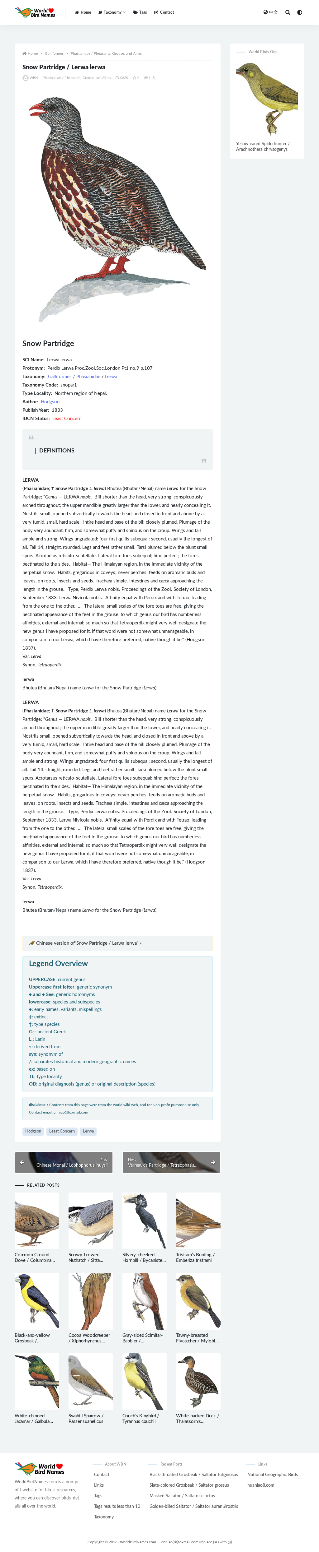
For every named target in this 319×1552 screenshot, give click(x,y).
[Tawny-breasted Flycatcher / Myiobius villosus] (198, 1301)
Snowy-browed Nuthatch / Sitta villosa (84, 1260)
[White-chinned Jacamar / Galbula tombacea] (37, 1381)
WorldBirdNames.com (138, 1542)
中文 (273, 12)
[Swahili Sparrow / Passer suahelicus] (91, 1381)
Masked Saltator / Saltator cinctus (182, 1496)
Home (86, 12)
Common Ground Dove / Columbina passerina (33, 1260)
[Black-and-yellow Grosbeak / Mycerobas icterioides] (37, 1301)
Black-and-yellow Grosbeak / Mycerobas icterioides (37, 1341)
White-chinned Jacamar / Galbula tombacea (32, 1421)
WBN (34, 78)
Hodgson (50, 402)
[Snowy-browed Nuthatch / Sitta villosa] (91, 1221)
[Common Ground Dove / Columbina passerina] (37, 1221)
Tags (143, 12)
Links (99, 1485)
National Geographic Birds (272, 1475)
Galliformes (54, 53)
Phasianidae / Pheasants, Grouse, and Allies (106, 53)
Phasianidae (88, 376)
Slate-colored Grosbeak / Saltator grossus (189, 1485)
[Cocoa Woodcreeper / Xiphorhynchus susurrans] (91, 1301)
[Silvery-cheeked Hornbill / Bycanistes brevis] (144, 1221)
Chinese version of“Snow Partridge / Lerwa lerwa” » (88, 943)
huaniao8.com (260, 1485)
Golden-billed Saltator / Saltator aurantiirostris (194, 1506)
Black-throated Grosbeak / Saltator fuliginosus (194, 1475)
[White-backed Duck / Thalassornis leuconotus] (198, 1381)
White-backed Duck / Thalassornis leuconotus (197, 1421)
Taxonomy (104, 1517)
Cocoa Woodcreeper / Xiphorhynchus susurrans (89, 1341)
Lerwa (111, 376)
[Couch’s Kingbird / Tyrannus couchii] (144, 1381)
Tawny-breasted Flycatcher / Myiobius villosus (198, 1341)
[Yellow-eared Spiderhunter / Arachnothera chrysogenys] (267, 99)
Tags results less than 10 (117, 1506)
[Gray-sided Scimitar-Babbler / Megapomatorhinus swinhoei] (144, 1301)
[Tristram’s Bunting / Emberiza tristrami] (198, 1221)
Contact (167, 12)
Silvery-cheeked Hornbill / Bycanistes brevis (143, 1260)
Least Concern (62, 1131)
